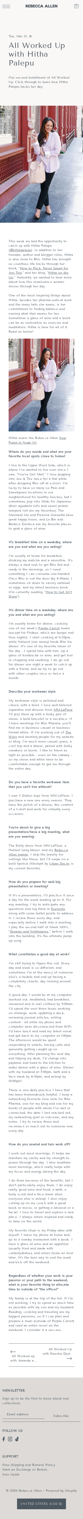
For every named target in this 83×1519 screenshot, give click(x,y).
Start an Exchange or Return (24, 1469)
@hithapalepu (20, 250)
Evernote (58, 909)
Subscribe (61, 1416)
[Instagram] (10, 1439)
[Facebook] (3, 1439)
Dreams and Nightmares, (29, 931)
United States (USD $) (41, 1504)
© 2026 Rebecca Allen (24, 1491)
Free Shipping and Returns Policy (28, 1465)
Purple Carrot (49, 628)
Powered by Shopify (61, 1491)
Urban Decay (59, 864)
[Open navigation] (7, 6)
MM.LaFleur (63, 710)
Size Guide (10, 1474)
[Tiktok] (17, 1439)
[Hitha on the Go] (41, 385)
